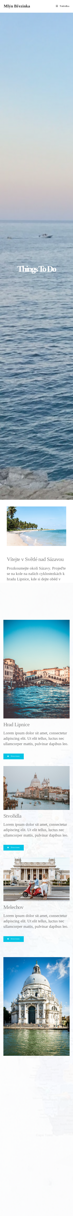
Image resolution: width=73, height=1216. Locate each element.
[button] (13, 756)
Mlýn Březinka (17, 6)
